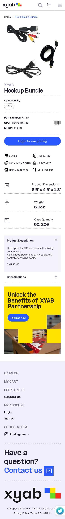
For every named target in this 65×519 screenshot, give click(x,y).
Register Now (18, 317)
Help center (14, 390)
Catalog (11, 373)
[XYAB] (12, 5)
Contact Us (12, 396)
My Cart (11, 381)
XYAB (9, 85)
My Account (14, 405)
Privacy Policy (21, 513)
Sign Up (9, 418)
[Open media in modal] (32, 52)
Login (8, 412)
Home (7, 16)
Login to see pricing (32, 141)
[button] (60, 5)
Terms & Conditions (40, 513)
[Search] (40, 5)
